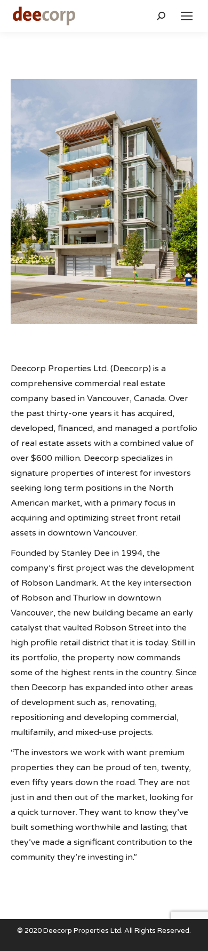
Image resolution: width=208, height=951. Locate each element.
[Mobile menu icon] (186, 16)
